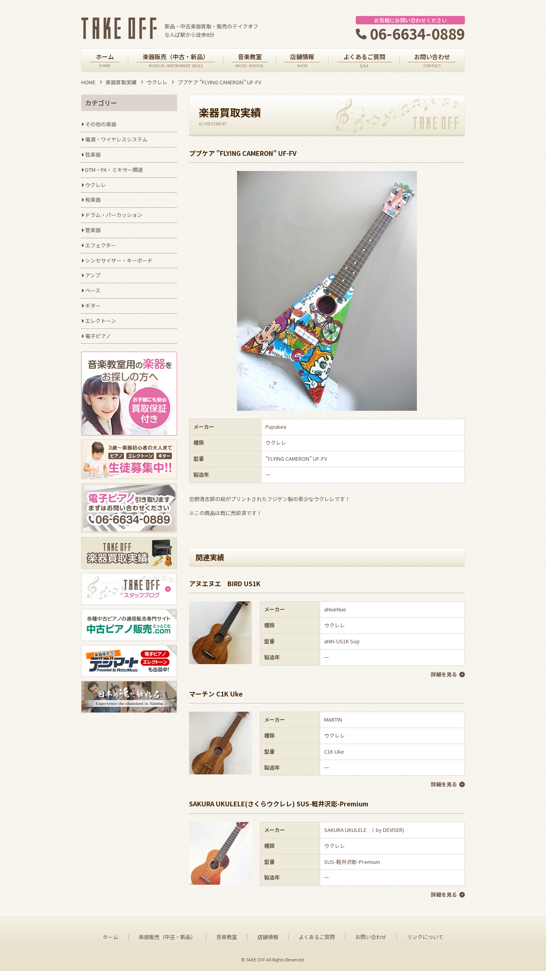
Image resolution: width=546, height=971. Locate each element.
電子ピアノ (98, 336)
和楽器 (93, 199)
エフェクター (100, 245)
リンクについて (425, 937)
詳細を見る (444, 674)
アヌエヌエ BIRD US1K (225, 583)
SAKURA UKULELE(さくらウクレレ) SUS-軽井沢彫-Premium (279, 803)
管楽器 (93, 230)
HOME (88, 82)
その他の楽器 (100, 124)
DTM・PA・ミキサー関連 (114, 169)
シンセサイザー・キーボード (119, 260)
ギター (93, 305)
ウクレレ (157, 82)
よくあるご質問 (317, 937)
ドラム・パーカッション (113, 215)
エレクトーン (100, 320)
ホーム (110, 937)
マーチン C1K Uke (216, 693)
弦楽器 (93, 154)
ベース (92, 290)
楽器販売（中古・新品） (167, 937)
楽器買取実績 (121, 82)
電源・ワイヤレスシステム (116, 139)
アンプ (92, 275)
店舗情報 (267, 937)
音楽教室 (226, 937)
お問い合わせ (371, 937)
